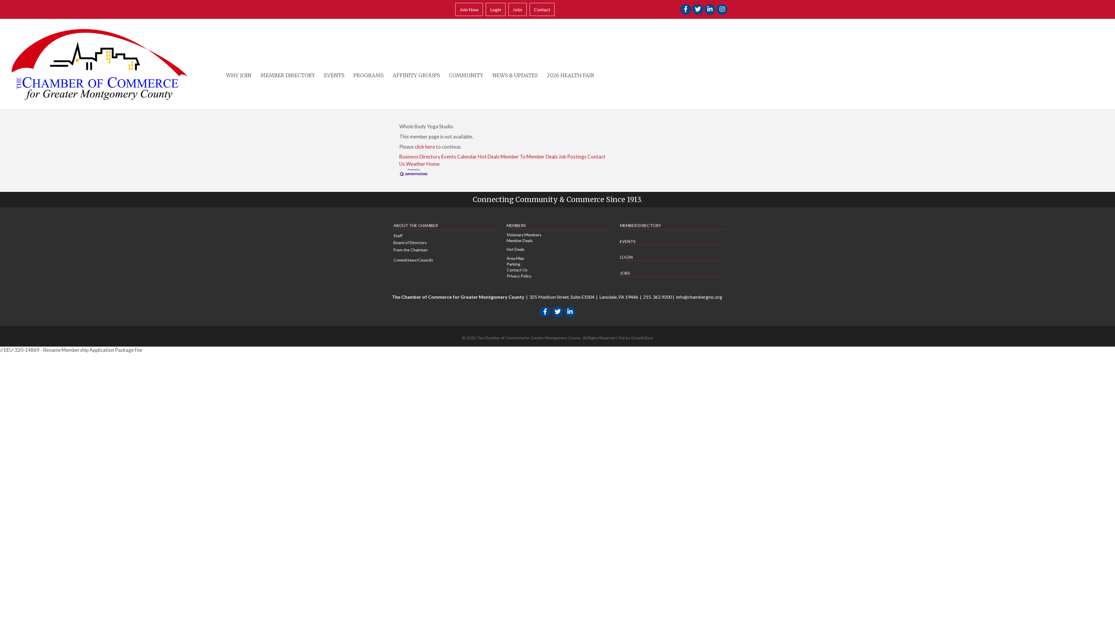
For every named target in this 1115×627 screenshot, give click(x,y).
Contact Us (517, 269)
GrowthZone (642, 338)
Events (334, 75)
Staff (397, 235)
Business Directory (419, 157)
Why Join (238, 75)
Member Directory (287, 75)
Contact (542, 9)
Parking (513, 264)
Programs (368, 75)
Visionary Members (524, 234)
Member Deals (520, 240)
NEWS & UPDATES (515, 75)
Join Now (469, 9)
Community (466, 75)
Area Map (515, 258)
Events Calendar (459, 157)
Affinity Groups (416, 75)
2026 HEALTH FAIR (570, 75)
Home (433, 164)
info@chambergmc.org (699, 297)
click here (425, 147)
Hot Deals (489, 157)
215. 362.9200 (657, 297)
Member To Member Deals (529, 157)
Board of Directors (410, 242)
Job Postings (573, 157)
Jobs (517, 9)
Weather (415, 164)
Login (495, 9)
